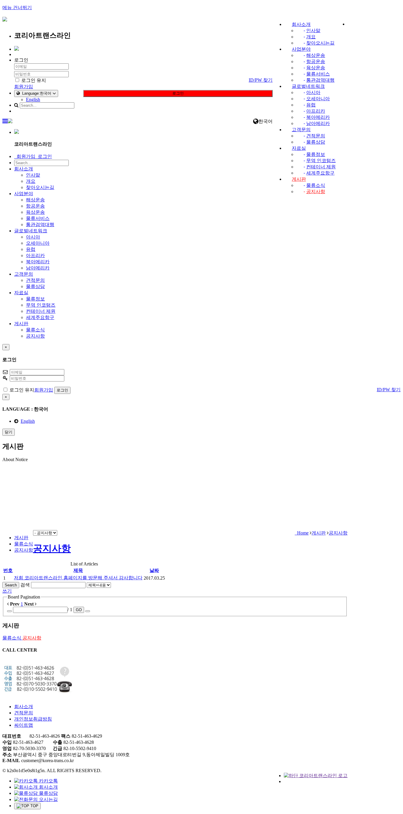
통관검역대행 (320, 80)
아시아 (313, 92)
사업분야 (301, 49)
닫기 (8, 432)
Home (302, 532)
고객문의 (301, 129)
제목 (78, 570)
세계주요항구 (320, 172)
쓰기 (7, 590)
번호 (8, 570)
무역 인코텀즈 (321, 160)
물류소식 (315, 185)
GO (79, 610)
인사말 (313, 30)
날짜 (154, 570)
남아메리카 (318, 123)
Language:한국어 (36, 93)
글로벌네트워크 (308, 86)
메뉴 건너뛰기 (17, 7)
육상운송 (315, 67)
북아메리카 (318, 117)
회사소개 (301, 24)
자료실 (299, 148)
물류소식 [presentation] (23, 543)
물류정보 (315, 154)
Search (11, 585)
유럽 (311, 104)
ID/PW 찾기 (261, 80)
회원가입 (23, 86)
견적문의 (315, 135)
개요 (311, 36)
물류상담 (315, 141)
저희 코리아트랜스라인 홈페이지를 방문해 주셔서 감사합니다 (78, 577)
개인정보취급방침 (33, 718)
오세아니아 (318, 98)
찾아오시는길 (320, 42)
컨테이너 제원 (321, 166)
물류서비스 (318, 73)
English (33, 99)
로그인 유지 (33, 80)
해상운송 (315, 55)
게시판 (299, 179)
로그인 (178, 93)
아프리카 (315, 111)
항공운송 (315, 61)
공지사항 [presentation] (23, 549)
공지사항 (315, 191)
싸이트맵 (23, 725)
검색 (25, 584)
